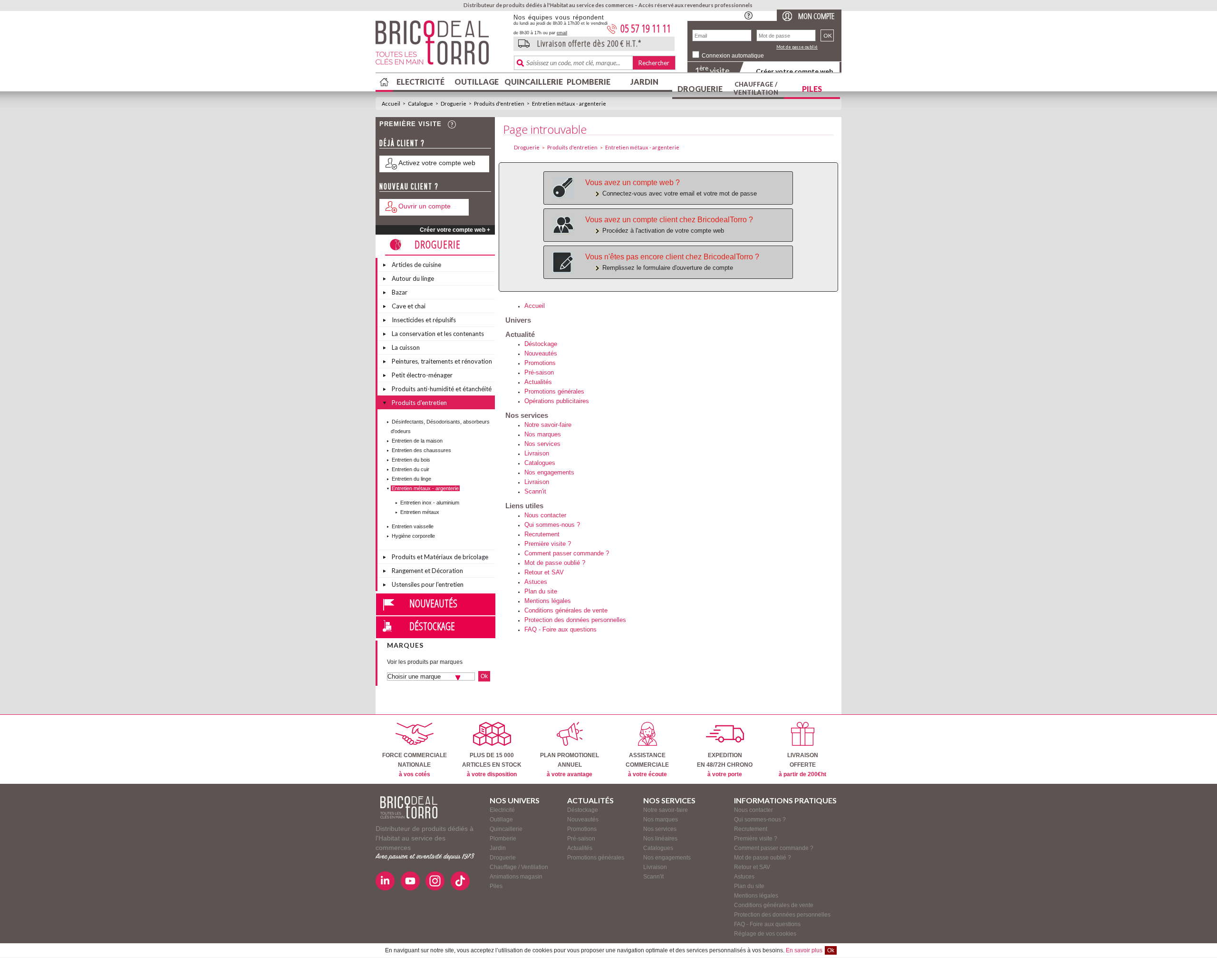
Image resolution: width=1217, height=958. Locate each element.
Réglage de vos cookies (765, 933)
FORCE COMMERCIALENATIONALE (414, 765)
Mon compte (816, 15)
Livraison (536, 453)
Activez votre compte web (436, 163)
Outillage (476, 81)
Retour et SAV (544, 572)
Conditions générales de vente (566, 610)
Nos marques (542, 434)
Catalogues (539, 462)
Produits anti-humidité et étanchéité (442, 389)
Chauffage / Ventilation (756, 88)
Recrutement (542, 534)
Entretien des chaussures (421, 450)
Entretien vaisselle (413, 526)
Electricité (420, 81)
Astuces (535, 581)
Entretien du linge (411, 479)
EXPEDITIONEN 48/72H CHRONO (725, 765)
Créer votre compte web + (455, 230)
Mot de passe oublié (797, 46)
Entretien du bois (411, 460)
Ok (830, 950)
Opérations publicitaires (556, 401)
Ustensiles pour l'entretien (428, 584)
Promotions (540, 362)
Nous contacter (545, 515)
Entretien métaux (419, 512)
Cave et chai (408, 306)
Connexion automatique (733, 55)
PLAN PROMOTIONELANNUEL (569, 765)
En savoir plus (804, 950)
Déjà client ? (402, 143)
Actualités (538, 381)
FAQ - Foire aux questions (560, 629)
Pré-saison (539, 372)
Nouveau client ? (409, 186)
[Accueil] (409, 807)
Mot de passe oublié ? (554, 562)
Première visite (410, 124)
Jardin (644, 81)
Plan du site (540, 591)
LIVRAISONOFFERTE (802, 765)
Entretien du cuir (410, 469)
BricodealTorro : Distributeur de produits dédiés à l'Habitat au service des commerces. (441, 45)
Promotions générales (554, 391)
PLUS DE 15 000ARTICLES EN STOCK (492, 765)
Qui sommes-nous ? (552, 524)
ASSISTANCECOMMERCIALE (647, 765)
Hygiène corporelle (413, 536)
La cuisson (406, 347)
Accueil (391, 103)
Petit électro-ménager (422, 375)
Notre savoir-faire (547, 424)
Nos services (542, 443)
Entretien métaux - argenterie (569, 103)
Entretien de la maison (417, 441)
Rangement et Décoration (427, 570)
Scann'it (535, 491)
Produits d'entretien (499, 103)
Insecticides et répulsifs (424, 320)
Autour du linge (413, 278)
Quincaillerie (532, 81)
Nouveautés (433, 603)
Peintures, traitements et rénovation (442, 361)
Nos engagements (549, 472)
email (562, 32)
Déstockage (432, 626)
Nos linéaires (660, 838)
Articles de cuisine (416, 264)
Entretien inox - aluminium (429, 502)
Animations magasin (516, 876)
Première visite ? (547, 543)
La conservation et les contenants (438, 333)
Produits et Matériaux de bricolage (440, 557)
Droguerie (700, 88)
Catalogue (420, 103)
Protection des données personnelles (575, 619)
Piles (812, 88)
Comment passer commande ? (566, 553)
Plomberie (588, 81)
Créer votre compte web (794, 71)
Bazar (399, 292)
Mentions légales (547, 600)
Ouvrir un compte (424, 206)
